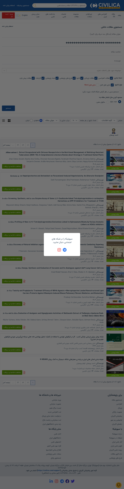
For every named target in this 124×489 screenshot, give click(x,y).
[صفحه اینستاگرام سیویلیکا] (59, 250)
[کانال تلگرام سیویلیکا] (65, 250)
